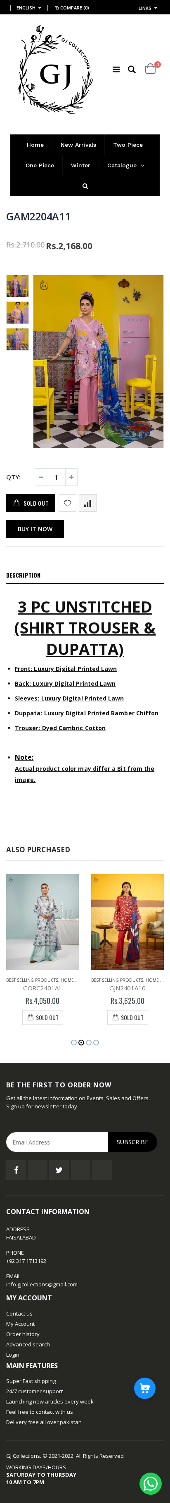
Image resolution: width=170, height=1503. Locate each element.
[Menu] (116, 69)
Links (145, 8)
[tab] (85, 575)
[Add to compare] (88, 503)
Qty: (13, 477)
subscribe (132, 1142)
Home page (73, 980)
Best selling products (32, 980)
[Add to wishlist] (67, 503)
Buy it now (35, 529)
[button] (74, 1042)
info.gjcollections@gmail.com (42, 1284)
